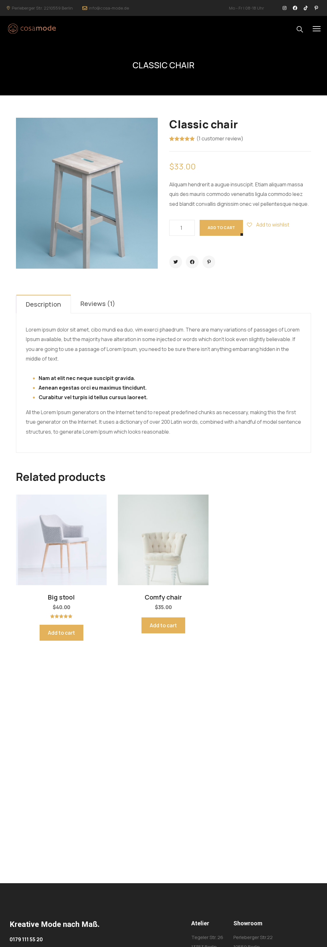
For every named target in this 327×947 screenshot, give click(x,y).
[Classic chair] (175, 262)
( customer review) (219, 139)
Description (43, 304)
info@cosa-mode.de (109, 8)
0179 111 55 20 (26, 939)
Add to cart (221, 227)
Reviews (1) (97, 303)
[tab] (43, 304)
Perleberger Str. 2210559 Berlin (42, 8)
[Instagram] (284, 8)
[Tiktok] (305, 8)
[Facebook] (295, 8)
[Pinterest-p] (316, 8)
